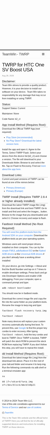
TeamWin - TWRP (15, 54)
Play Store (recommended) (19, 137)
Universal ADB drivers (31, 254)
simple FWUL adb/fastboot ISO (17, 251)
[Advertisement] (25, 25)
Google (22, 328)
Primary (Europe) (14, 191)
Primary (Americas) (15, 188)
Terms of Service (10, 407)
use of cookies (34, 407)
